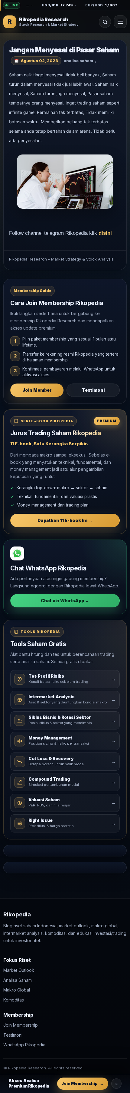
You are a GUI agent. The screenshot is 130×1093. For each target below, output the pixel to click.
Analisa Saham (17, 979)
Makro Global (16, 989)
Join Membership (20, 1025)
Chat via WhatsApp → (65, 600)
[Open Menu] (120, 21)
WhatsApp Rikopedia (24, 1044)
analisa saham (78, 60)
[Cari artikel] (105, 22)
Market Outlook (18, 970)
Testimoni (93, 390)
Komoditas (13, 999)
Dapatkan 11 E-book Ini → (65, 520)
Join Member (37, 390)
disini (105, 233)
